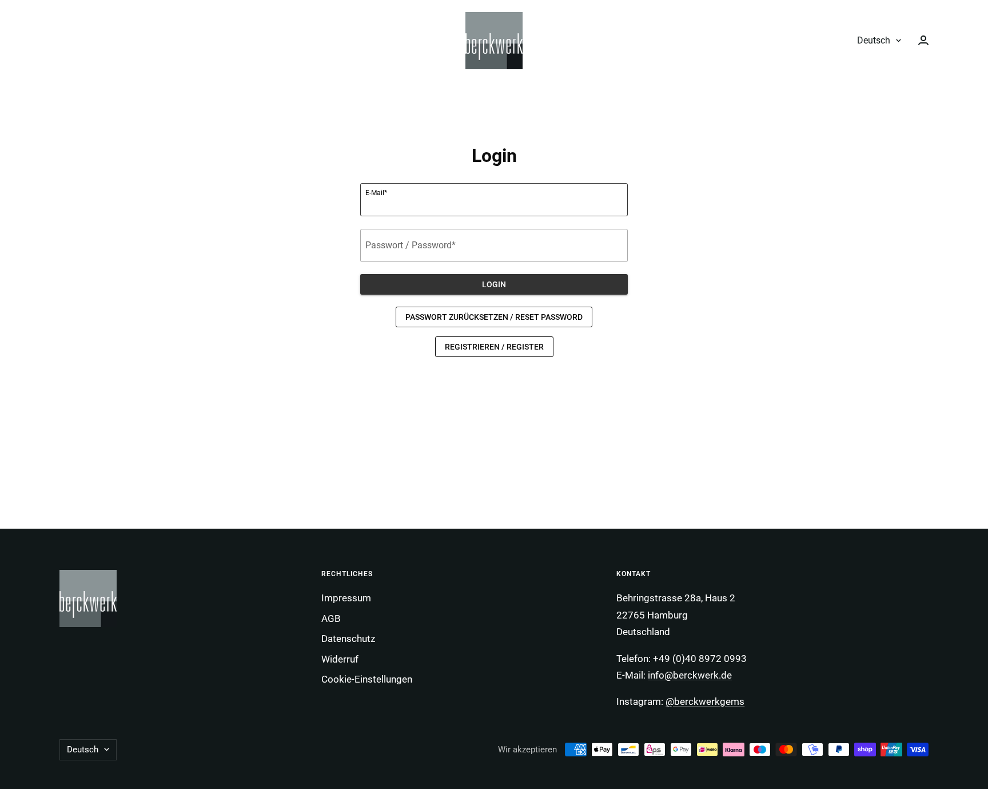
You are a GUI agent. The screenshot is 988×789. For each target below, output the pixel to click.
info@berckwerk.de (690, 675)
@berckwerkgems (705, 701)
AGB (331, 618)
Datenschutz (348, 638)
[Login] (923, 40)
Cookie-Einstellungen (366, 679)
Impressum (346, 598)
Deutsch (873, 40)
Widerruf (339, 659)
